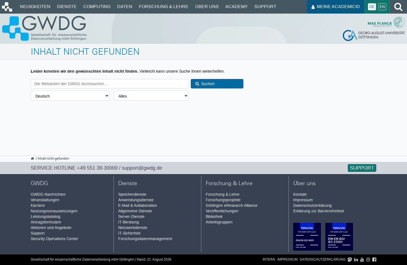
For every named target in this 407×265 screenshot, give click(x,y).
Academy (236, 6)
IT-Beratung (128, 222)
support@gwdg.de (142, 168)
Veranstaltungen (45, 200)
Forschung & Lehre (164, 6)
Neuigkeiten (35, 6)
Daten (124, 6)
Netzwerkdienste (132, 228)
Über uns (207, 6)
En (382, 7)
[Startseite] (6, 10)
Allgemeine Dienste (135, 211)
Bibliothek (214, 217)
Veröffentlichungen (222, 211)
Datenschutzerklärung (312, 205)
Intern (269, 259)
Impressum (303, 200)
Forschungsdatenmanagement (145, 239)
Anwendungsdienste (136, 200)
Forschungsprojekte (223, 200)
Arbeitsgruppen (219, 222)
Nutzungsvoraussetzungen (54, 211)
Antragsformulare (46, 222)
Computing (96, 6)
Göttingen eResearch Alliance (231, 205)
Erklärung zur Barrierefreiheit (318, 211)
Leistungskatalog (45, 217)
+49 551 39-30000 (97, 168)
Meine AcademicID (338, 6)
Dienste (67, 6)
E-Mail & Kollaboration (137, 205)
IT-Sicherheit (129, 233)
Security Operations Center (54, 239)
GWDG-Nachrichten (48, 194)
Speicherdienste (132, 194)
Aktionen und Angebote (51, 228)
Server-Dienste (131, 217)
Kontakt (299, 194)
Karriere (38, 205)
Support (265, 6)
